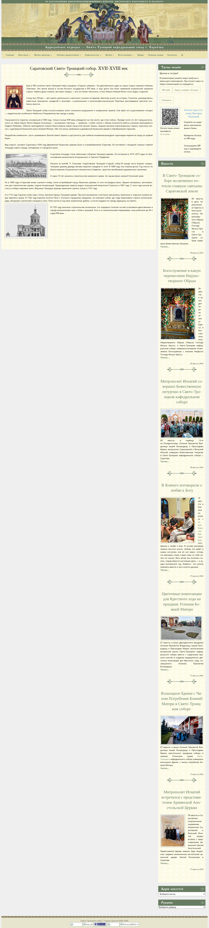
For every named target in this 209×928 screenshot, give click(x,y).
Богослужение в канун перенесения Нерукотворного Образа (182, 275)
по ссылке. (165, 134)
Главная (10, 54)
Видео (140, 54)
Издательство (92, 54)
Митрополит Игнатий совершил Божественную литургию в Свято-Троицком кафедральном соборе (182, 391)
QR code (166, 89)
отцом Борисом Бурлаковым (200, 530)
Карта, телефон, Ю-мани (186, 89)
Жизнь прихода (42, 54)
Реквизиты (166, 100)
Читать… (165, 246)
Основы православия (67, 54)
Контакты (172, 54)
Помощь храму (155, 54)
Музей (108, 54)
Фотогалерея (125, 54)
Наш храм (23, 54)
